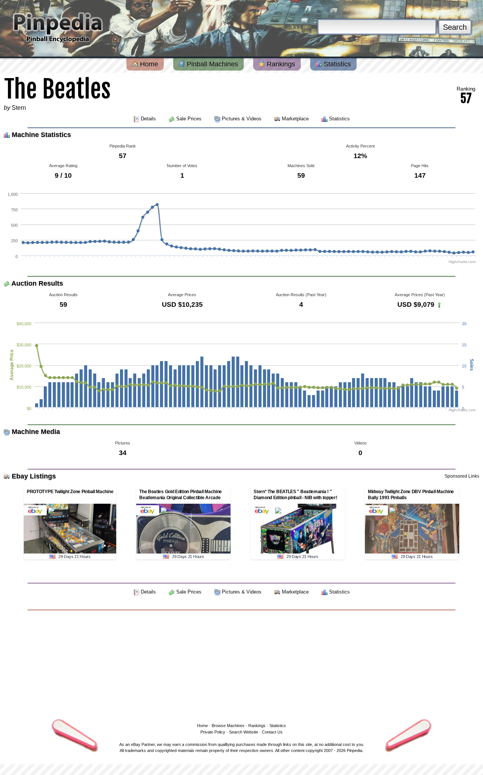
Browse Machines (228, 725)
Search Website (243, 732)
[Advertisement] (241, 665)
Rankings (280, 64)
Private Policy (212, 732)
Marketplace (295, 118)
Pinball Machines (211, 64)
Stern (19, 108)
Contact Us (272, 732)
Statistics (336, 64)
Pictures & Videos (241, 118)
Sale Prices (189, 118)
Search (455, 27)
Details (148, 118)
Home (148, 64)
